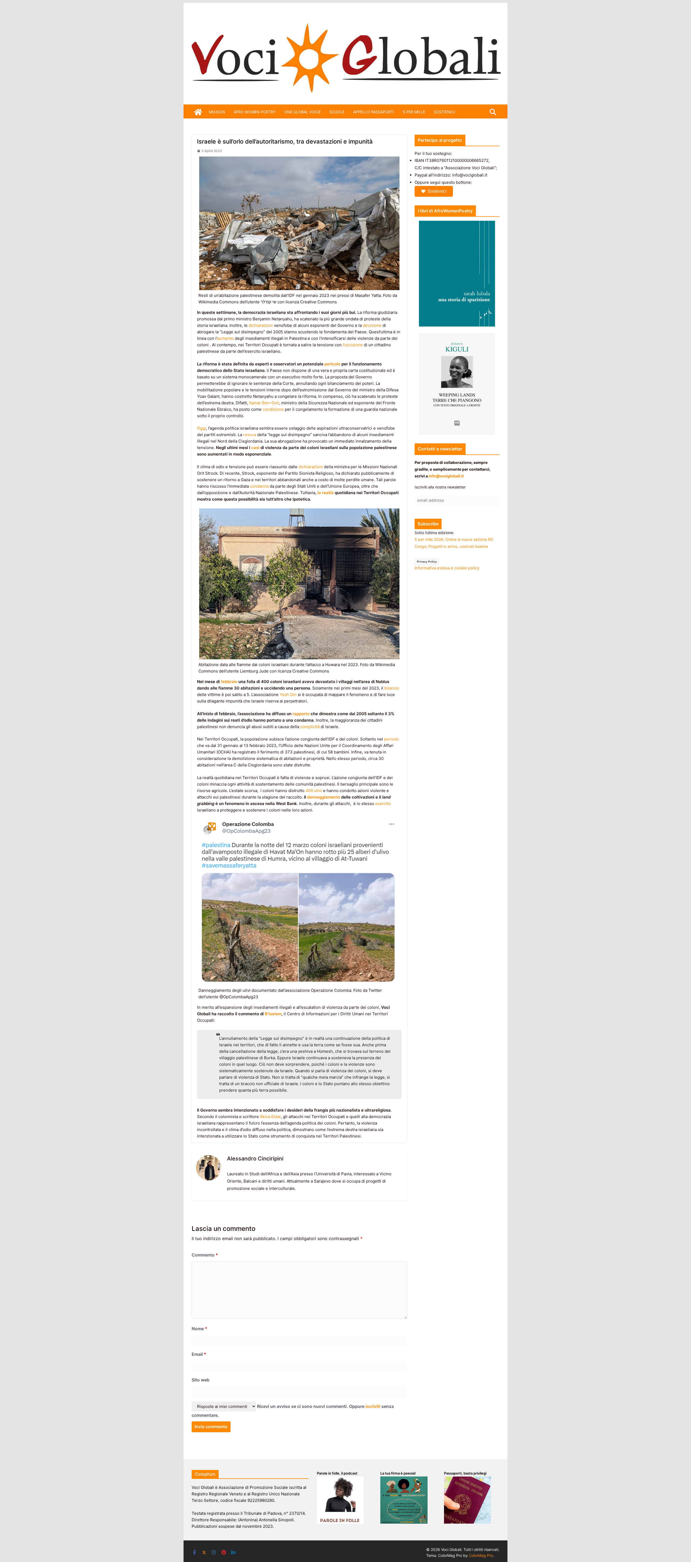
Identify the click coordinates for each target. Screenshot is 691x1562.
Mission (217, 112)
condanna (259, 486)
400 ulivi (314, 790)
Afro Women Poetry (255, 112)
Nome (199, 1328)
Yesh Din (288, 694)
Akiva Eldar (270, 1116)
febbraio (229, 681)
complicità (310, 726)
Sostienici (437, 191)
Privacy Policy (427, 561)
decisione (372, 325)
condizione (273, 409)
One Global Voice (302, 112)
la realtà (325, 492)
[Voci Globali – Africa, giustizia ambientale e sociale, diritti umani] (345, 18)
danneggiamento (323, 797)
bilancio (391, 688)
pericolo (332, 363)
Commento (205, 1255)
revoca (249, 434)
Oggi (201, 428)
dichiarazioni (261, 325)
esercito (383, 803)
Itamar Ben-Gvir (264, 402)
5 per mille (414, 112)
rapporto (301, 713)
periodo (391, 739)
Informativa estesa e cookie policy (447, 568)
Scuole (336, 112)
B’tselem (273, 1013)
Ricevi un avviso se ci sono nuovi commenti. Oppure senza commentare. (293, 1411)
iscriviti (372, 1406)
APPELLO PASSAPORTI (373, 112)
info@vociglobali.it (446, 476)
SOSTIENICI (444, 112)
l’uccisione (352, 344)
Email (199, 1354)
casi (255, 447)
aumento (225, 338)
